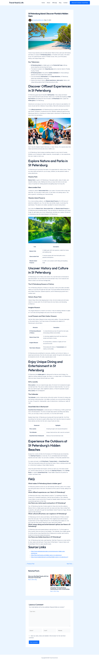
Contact (65, 2)
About (48, 2)
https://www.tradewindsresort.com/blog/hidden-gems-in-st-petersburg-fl (49, 557)
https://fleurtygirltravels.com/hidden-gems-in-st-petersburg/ (46, 555)
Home (43, 2)
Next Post (70, 563)
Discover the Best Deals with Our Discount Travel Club (38, 576)
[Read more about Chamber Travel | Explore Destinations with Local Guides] (60, 580)
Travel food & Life (16, 3)
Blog (60, 2)
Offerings (54, 2)
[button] (80, 2)
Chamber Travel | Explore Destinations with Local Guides (60, 588)
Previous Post (30, 563)
